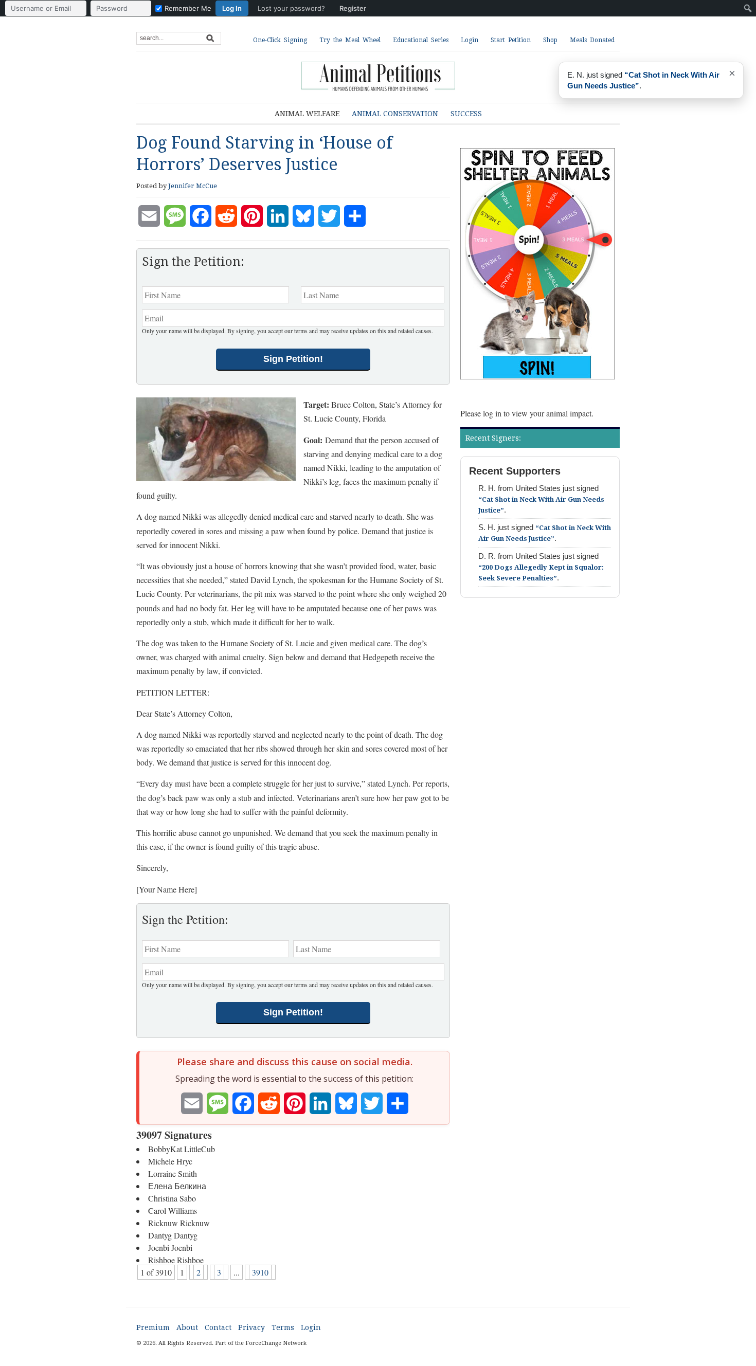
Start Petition (511, 40)
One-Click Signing (280, 40)
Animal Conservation (395, 114)
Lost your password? (291, 8)
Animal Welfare (307, 114)
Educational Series (420, 40)
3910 (260, 1272)
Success (466, 114)
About (187, 1327)
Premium (153, 1327)
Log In (232, 8)
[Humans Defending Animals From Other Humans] (378, 77)
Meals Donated (592, 40)
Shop (550, 40)
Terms (283, 1327)
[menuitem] (188, 8)
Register (352, 8)
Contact (218, 1327)
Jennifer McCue (192, 186)
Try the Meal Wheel (350, 40)
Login (469, 40)
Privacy (251, 1327)
